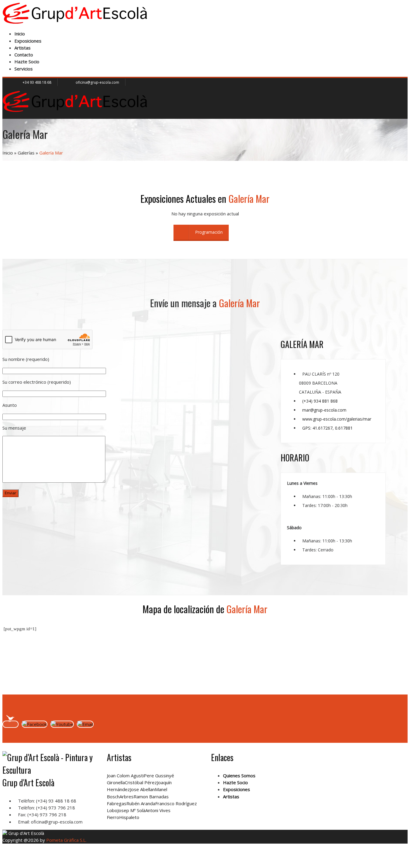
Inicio (19, 34)
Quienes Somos (239, 775)
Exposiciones (27, 41)
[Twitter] (10, 724)
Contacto (23, 55)
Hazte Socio (26, 61)
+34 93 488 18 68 (37, 82)
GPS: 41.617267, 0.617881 (327, 428)
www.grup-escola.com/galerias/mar (336, 419)
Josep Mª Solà (131, 810)
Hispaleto (129, 817)
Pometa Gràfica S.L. (66, 840)
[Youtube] (62, 724)
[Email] (85, 724)
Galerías (26, 153)
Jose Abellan (142, 789)
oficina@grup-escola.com (97, 82)
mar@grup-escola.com (324, 410)
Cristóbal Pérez (141, 782)
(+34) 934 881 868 (320, 401)
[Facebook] (34, 724)
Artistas (22, 48)
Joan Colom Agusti (125, 775)
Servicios (23, 69)
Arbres (126, 797)
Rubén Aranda (140, 803)
